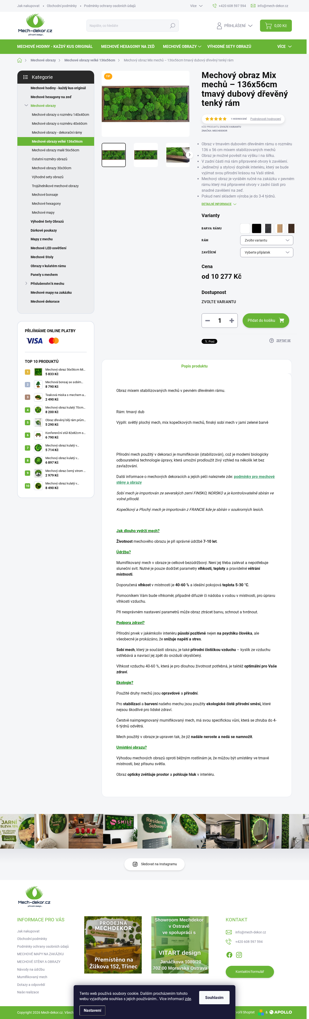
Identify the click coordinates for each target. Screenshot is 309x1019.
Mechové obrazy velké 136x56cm (57, 141)
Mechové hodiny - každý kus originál (58, 88)
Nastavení (92, 1010)
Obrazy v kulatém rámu (48, 266)
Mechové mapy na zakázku (51, 292)
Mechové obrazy (43, 106)
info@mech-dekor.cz (250, 932)
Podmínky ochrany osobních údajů (110, 6)
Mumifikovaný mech (32, 977)
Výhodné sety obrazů (47, 177)
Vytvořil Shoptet (243, 1012)
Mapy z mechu (42, 239)
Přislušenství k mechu (47, 284)
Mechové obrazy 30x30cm (51, 168)
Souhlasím (214, 997)
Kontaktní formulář (250, 972)
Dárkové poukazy (44, 230)
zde (188, 999)
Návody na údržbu (31, 969)
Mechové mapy (43, 212)
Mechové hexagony (46, 203)
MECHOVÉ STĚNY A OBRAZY (38, 962)
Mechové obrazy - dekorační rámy (57, 132)
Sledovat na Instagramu (159, 864)
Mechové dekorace (45, 301)
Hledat (172, 26)
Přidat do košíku (261, 320)
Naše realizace (28, 992)
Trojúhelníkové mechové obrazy (55, 186)
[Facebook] (229, 954)
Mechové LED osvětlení (48, 248)
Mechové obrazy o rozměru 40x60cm (59, 123)
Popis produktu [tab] (194, 366)
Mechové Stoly (42, 257)
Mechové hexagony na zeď (51, 97)
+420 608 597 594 (249, 942)
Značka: (214, 130)
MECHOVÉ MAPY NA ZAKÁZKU (40, 954)
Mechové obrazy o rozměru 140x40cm (60, 115)
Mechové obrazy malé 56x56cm (55, 150)
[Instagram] (239, 954)
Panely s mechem (44, 275)
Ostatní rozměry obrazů (49, 159)
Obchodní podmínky (62, 6)
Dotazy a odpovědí (31, 985)
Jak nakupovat (28, 6)
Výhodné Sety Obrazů (47, 221)
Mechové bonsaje (45, 195)
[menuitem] (56, 46)
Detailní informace (217, 204)
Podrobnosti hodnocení (265, 119)
